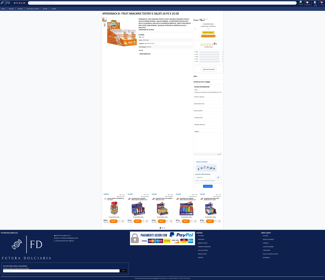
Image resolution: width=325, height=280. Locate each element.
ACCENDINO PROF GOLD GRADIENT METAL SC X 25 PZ (164, 199)
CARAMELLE (106, 194)
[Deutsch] (22, 3)
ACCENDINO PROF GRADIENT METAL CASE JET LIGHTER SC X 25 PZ (188, 200)
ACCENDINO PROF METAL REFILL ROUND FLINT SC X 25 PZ (211, 199)
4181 (220, 194)
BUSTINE (149, 47)
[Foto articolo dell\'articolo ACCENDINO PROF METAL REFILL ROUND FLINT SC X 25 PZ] (210, 208)
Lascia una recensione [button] (209, 69)
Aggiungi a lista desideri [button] (208, 36)
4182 (147, 194)
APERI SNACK (146, 40)
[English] (17, 3)
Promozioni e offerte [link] (32, 9)
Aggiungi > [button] (113, 221)
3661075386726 (217, 196)
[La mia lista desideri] (308, 2)
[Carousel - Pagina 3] (164, 228)
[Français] (19, 3)
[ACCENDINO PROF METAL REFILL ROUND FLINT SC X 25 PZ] (202, 199)
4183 (196, 194)
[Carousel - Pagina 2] (162, 228)
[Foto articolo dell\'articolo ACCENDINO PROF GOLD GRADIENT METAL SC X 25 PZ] (162, 208)
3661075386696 (169, 196)
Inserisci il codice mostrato (202, 174)
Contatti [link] (53, 9)
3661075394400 (145, 196)
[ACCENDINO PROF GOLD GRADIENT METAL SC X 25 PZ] (153, 199)
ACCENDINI (130, 194)
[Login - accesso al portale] (315, 2)
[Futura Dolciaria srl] (5, 3)
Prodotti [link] (20, 9)
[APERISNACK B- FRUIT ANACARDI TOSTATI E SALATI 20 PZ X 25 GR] (122, 32)
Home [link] (3, 9)
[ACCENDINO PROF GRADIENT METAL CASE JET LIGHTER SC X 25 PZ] (177, 199)
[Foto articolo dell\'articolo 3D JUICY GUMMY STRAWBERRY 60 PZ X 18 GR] (114, 208)
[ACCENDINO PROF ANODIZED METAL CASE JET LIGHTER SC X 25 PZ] (129, 199)
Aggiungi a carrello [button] (208, 32)
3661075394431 (193, 196)
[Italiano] (15, 3)
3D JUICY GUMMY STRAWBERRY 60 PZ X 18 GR (115, 199)
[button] (119, 221)
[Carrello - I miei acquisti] (322, 2)
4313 (123, 194)
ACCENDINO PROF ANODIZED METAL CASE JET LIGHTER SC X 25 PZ (139, 200)
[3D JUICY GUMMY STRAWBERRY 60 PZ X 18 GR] (105, 199)
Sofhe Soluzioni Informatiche (145, 278)
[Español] (24, 3)
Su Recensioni (208, 47)
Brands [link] (45, 9)
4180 (171, 194)
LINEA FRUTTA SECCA (149, 43)
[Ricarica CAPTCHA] (218, 177)
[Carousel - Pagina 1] (160, 228)
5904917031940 (121, 196)
